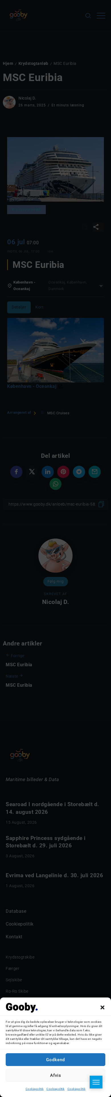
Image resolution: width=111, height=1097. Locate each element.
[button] (102, 1007)
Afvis (55, 1075)
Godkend (55, 1059)
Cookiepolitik (35, 1088)
